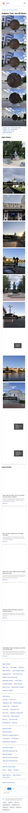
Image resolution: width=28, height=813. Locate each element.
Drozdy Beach (15, 703)
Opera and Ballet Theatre (18, 635)
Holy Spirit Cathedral (7, 649)
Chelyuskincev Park (7, 668)
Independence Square (8, 655)
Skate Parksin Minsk (8, 712)
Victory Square (18, 645)
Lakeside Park (14, 671)
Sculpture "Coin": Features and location (12, 127)
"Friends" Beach (6, 703)
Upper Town (5, 632)
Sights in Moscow (7, 740)
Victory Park (12, 664)
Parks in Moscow (17, 740)
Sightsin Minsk (6, 629)
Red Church (21, 632)
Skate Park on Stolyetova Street (10, 722)
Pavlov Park (5, 678)
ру (4, 753)
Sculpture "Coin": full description (10, 129)
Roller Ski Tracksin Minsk (9, 732)
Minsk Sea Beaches (7, 697)
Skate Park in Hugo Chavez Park (10, 716)
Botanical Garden (17, 668)
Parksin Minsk (6, 661)
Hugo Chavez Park (14, 674)
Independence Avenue (8, 645)
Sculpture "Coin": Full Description (10, 9)
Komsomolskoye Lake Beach (9, 707)
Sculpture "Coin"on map (8, 131)
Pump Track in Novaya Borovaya (10, 726)
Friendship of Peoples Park (16, 678)
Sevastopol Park (6, 688)
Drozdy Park (5, 674)
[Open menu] (24, 3)
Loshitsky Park (6, 671)
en (9, 753)
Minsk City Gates (6, 635)
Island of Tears (6, 652)
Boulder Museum (15, 681)
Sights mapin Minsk (7, 132)
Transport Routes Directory (8, 747)
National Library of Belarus (18, 652)
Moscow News (6, 742)
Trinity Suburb (13, 632)
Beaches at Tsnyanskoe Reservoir (10, 700)
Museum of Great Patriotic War (10, 642)
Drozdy (4, 735)
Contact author (6, 758)
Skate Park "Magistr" (7, 719)
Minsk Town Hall (18, 649)
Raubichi (10, 735)
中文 (14, 753)
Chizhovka (16, 735)
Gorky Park (5, 664)
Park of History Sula (17, 639)
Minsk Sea (14, 688)
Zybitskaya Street (7, 639)
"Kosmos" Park (6, 681)
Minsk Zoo (5, 684)
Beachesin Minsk (7, 693)
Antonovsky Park (13, 684)
